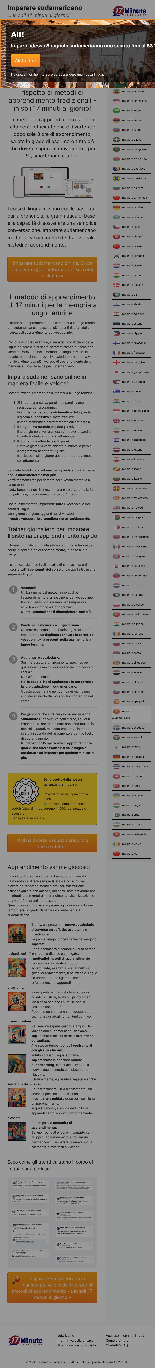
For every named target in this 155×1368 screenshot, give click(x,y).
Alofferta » (25, 60)
